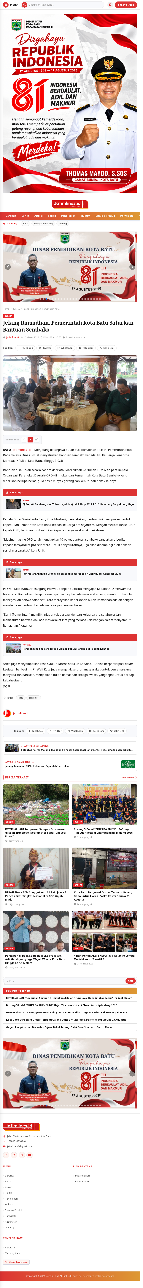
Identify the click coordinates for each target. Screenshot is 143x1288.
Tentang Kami (12, 1253)
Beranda (11, 215)
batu (25, 223)
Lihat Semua (127, 777)
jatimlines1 (12, 337)
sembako (34, 697)
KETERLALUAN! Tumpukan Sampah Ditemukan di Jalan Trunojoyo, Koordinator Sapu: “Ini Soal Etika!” (35, 832)
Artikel (38, 215)
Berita (25, 215)
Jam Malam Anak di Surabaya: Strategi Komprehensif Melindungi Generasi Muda (72, 573)
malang (63, 223)
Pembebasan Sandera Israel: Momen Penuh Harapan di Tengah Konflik (66, 648)
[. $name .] (6, 1155)
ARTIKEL (27, 645)
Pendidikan (68, 215)
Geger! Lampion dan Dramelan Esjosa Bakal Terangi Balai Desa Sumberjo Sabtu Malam (59, 1027)
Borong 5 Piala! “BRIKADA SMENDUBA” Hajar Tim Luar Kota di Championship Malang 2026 (103, 831)
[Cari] (24, 5)
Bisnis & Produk (105, 215)
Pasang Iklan (126, 4)
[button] (40, 299)
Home (6, 308)
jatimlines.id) (22, 450)
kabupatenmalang (43, 223)
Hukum (85, 215)
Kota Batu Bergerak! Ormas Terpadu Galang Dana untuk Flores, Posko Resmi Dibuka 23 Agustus (103, 896)
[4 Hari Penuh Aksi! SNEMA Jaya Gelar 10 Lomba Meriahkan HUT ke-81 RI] (104, 931)
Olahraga (10, 1227)
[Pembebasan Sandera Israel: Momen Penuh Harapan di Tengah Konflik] (13, 648)
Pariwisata (126, 215)
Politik (52, 215)
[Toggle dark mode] (110, 5)
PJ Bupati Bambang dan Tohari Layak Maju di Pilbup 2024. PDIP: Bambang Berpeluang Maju (78, 504)
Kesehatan (11, 1221)
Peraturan (10, 1247)
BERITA (16, 308)
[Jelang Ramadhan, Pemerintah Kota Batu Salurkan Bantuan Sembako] (70, 393)
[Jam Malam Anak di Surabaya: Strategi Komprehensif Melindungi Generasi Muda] (13, 573)
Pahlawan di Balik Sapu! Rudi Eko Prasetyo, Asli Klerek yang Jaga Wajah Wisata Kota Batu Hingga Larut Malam (35, 959)
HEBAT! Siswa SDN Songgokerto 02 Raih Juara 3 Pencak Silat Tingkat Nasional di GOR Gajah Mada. (35, 896)
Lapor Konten (82, 1181)
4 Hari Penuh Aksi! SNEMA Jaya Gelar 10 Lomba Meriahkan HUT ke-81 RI (104, 957)
